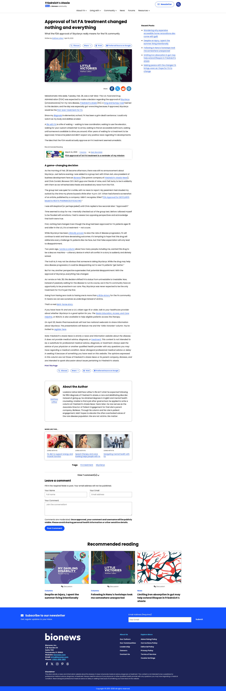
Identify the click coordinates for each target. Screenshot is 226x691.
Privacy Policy (147, 650)
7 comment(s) (87, 475)
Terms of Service (148, 654)
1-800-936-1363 (59, 659)
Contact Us (125, 654)
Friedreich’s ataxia (88, 103)
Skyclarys (125, 99)
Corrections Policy (149, 643)
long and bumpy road (114, 103)
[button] (164, 4)
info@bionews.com (59, 657)
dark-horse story (65, 304)
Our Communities (128, 643)
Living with (94, 10)
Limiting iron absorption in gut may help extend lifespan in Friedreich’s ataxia (160, 58)
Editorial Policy (147, 647)
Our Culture (125, 639)
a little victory (103, 295)
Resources (143, 10)
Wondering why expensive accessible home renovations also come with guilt (159, 33)
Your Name (50, 490)
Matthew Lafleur (57, 38)
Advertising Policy (149, 639)
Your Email (94, 490)
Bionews (77, 177)
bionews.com (60, 655)
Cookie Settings (148, 658)
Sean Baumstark (96, 152)
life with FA (51, 124)
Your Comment (52, 500)
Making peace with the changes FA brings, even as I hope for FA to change (160, 68)
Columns (83, 152)
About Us (124, 634)
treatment (96, 339)
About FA (80, 10)
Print (99, 46)
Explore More (147, 634)
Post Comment (54, 528)
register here (60, 329)
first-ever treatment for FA (70, 110)
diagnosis (58, 115)
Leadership (125, 647)
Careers (123, 650)
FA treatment (86, 465)
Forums (131, 10)
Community (109, 10)
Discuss (76, 46)
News (122, 10)
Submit (199, 619)
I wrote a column (67, 249)
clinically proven (76, 233)
